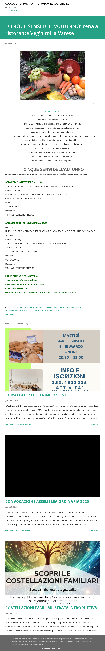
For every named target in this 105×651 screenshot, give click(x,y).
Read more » (95, 424)
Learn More (48, 648)
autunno (29, 307)
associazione (19, 307)
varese (43, 310)
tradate (37, 310)
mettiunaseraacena (13, 310)
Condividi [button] (9, 314)
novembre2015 (27, 310)
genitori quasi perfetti (68, 307)
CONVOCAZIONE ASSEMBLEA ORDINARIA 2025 (47, 501)
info (80, 307)
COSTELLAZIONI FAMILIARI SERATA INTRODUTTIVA (51, 607)
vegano (56, 310)
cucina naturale (40, 307)
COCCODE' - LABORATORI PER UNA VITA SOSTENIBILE (37, 3)
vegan (49, 310)
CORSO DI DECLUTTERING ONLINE (36, 395)
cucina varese (52, 307)
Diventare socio (12, 11)
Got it (60, 648)
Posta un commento (23, 424)
